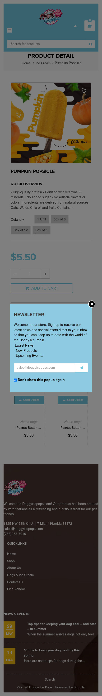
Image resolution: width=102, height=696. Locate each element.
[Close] (92, 303)
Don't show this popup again (41, 379)
